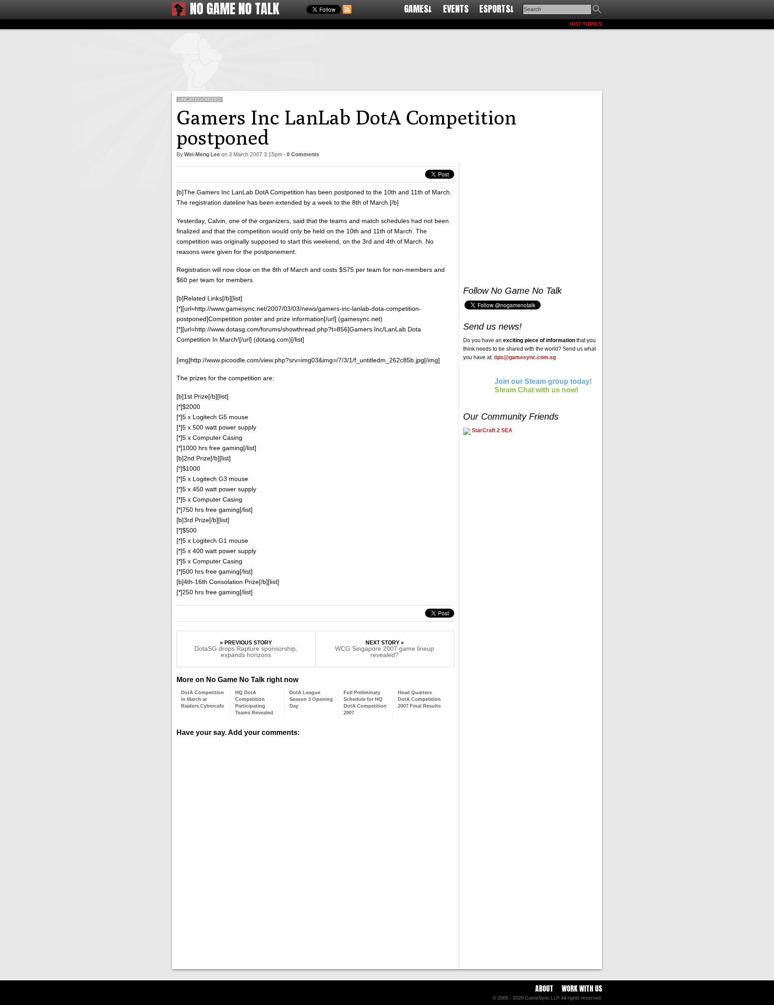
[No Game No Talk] (178, 13)
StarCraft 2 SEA (491, 430)
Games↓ (418, 9)
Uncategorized (199, 99)
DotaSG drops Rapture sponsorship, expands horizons (245, 651)
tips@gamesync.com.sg (525, 357)
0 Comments (303, 154)
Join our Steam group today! (543, 381)
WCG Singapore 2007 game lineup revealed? (384, 651)
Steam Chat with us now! (536, 390)
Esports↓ (496, 9)
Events (456, 9)
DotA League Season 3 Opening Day (311, 699)
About (544, 988)
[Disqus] (315, 850)
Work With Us (582, 988)
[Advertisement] (387, 58)
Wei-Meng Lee (202, 154)
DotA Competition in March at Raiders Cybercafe (202, 699)
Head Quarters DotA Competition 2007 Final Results (419, 699)
